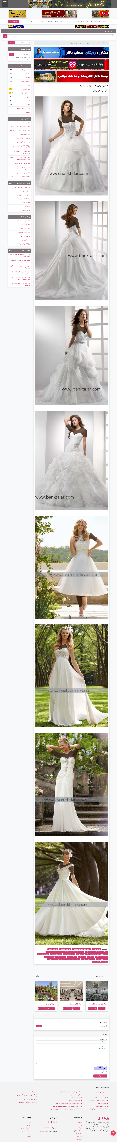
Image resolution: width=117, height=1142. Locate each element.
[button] (38, 976)
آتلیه (20, 101)
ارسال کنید (100, 1076)
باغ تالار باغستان (100, 1004)
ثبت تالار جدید (78, 1134)
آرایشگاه (20, 105)
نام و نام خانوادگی (102, 1039)
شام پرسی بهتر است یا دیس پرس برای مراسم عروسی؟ (20, 255)
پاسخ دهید (39, 1026)
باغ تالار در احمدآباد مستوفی (22, 138)
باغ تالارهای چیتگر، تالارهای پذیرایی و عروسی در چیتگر (20, 153)
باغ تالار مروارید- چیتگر (24, 244)
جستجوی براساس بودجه (100, 1092)
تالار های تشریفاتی (20, 93)
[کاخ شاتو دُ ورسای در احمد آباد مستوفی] (69, 4)
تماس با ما (79, 1125)
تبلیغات (32, 22)
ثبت (5, 36)
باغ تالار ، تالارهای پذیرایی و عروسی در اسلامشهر (20, 147)
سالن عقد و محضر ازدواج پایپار (22, 195)
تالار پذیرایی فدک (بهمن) (46, 1004)
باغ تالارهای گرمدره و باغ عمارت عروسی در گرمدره (20, 168)
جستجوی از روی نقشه (100, 1098)
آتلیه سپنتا (27, 206)
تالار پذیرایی (20, 74)
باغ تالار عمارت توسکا (24, 225)
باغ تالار (20, 78)
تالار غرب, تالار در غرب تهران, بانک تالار (20, 127)
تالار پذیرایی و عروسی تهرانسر (22, 163)
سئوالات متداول (78, 1131)
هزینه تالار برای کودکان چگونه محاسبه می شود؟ (20, 273)
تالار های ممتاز (20, 89)
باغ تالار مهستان (26, 203)
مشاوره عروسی (13, 21)
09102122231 (47, 1128)
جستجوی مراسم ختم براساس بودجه (97, 1100)
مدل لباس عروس (91, 43)
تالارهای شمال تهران (25, 123)
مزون (20, 97)
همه (11, 183)
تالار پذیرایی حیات (25, 228)
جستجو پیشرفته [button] (60, 22)
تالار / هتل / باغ (20, 70)
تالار (29, 1122)
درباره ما (80, 1122)
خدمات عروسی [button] (96, 22)
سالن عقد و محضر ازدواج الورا (22, 187)
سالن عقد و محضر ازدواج (20, 108)
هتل (20, 85)
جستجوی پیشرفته (101, 1095)
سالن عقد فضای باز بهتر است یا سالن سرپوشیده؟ (20, 284)
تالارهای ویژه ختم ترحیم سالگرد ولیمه (20, 177)
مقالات (99, 43)
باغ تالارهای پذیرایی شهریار (23, 142)
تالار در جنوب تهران (25, 134)
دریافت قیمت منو (92, 1008)
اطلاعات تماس (101, 1008)
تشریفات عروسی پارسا (24, 199)
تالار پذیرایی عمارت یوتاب (23, 221)
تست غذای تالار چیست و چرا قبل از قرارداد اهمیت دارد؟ (20, 261)
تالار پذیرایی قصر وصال (24, 232)
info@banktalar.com (46, 1131)
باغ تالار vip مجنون (25, 236)
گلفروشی (20, 112)
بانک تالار (104, 22)
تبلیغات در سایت (77, 1128)
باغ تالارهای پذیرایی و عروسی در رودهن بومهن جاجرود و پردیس (19, 158)
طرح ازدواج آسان (102, 1103)
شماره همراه (104, 1046)
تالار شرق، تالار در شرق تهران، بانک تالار (20, 130)
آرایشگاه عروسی (26, 1131)
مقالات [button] (50, 22)
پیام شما (105, 1053)
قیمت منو (76, 22)
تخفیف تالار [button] (85, 22)
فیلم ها (69, 22)
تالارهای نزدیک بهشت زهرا (23, 173)
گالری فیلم (79, 1136)
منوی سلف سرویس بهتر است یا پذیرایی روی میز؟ (20, 267)
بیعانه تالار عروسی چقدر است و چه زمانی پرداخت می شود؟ (21, 278)
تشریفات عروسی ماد (24, 191)
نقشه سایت (79, 1139)
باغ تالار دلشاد (26, 210)
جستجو (12, 42)
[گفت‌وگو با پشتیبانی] (113, 1133)
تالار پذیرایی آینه (25, 240)
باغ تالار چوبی (76, 1004)
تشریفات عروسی (41, 22)
